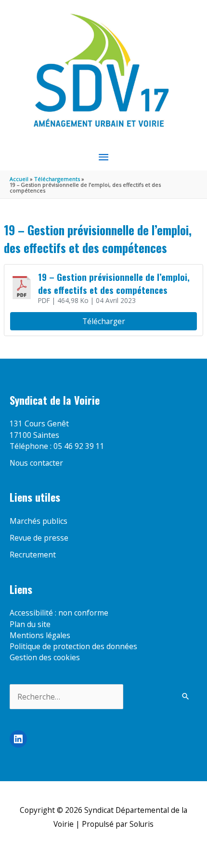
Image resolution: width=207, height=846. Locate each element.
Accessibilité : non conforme (59, 612)
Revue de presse (39, 537)
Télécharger (103, 321)
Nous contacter (36, 463)
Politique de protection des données (73, 646)
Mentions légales (40, 635)
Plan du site (30, 624)
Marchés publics (38, 521)
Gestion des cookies (45, 657)
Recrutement (33, 554)
